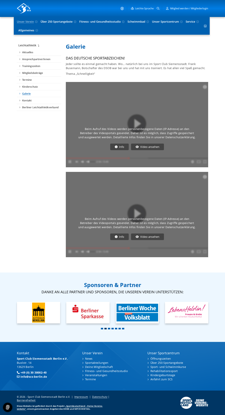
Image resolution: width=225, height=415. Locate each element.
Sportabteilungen (96, 363)
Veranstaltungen (96, 375)
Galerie (26, 93)
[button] (102, 328)
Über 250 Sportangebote (57, 21)
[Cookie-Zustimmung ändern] (7, 407)
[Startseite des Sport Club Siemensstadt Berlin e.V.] (39, 8)
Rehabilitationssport (164, 371)
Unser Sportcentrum (165, 21)
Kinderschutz (30, 86)
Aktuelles (27, 52)
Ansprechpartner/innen (36, 59)
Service (190, 21)
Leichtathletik (27, 45)
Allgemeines (26, 30)
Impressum (81, 396)
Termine (27, 80)
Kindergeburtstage (162, 375)
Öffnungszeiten (160, 358)
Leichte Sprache (144, 8)
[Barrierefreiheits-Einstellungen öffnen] (122, 8)
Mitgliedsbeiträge (32, 73)
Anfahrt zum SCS (161, 379)
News (89, 358)
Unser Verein (25, 21)
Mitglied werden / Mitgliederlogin (189, 8)
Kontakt (27, 100)
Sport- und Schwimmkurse (168, 367)
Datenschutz (99, 396)
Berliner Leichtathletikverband (40, 107)
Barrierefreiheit (26, 400)
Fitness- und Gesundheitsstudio (100, 21)
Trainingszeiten (31, 66)
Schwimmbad (136, 21)
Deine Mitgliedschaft (99, 367)
